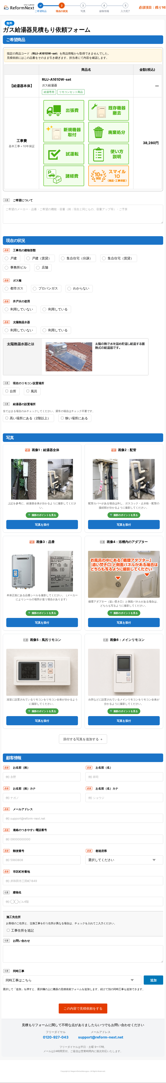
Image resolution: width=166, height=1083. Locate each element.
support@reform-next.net (100, 1037)
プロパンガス (47, 288)
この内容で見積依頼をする (83, 1008)
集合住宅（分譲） (79, 258)
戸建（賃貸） (41, 258)
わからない (80, 288)
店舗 (44, 267)
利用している (57, 330)
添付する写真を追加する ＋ (83, 739)
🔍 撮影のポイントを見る (42, 514)
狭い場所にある (76, 418)
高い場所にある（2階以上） (30, 418)
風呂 (33, 391)
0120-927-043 (55, 1037)
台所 (12, 391)
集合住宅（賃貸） (120, 258)
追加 (153, 980)
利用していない (21, 330)
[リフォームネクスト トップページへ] (19, 7)
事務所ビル (18, 267)
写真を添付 (42, 524)
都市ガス (16, 288)
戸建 (13, 258)
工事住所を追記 (22, 930)
